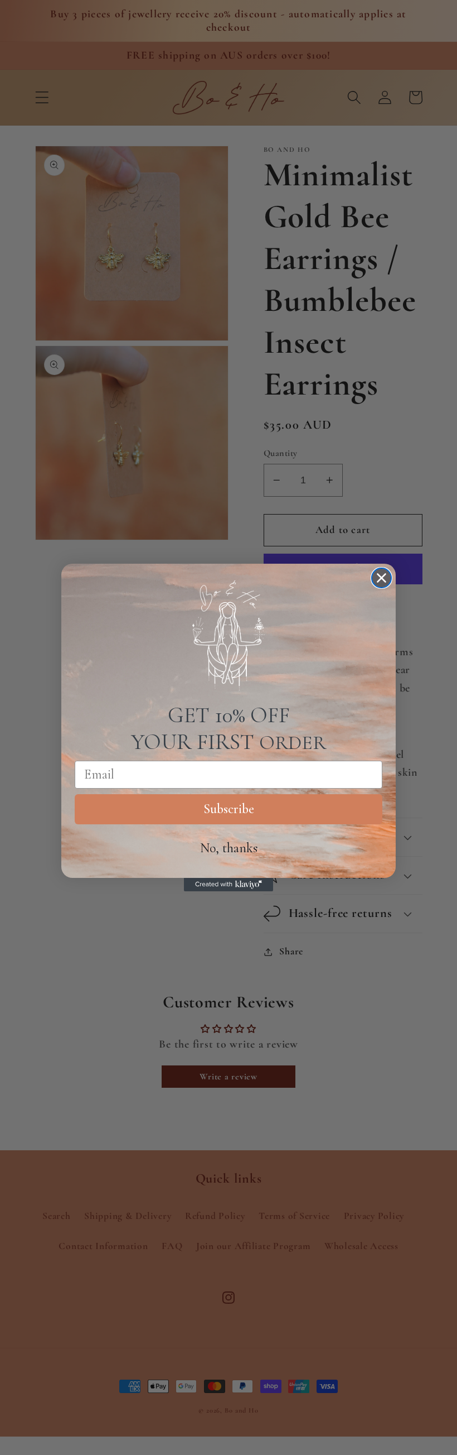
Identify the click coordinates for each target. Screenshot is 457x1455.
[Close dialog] (381, 578)
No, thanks (228, 848)
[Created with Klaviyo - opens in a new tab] (228, 884)
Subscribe (228, 809)
